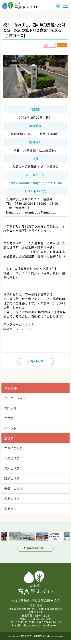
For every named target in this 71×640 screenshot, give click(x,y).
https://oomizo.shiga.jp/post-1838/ (35, 182)
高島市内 (10, 508)
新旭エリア (12, 478)
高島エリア (12, 498)
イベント (10, 428)
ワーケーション (15, 398)
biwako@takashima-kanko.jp (41, 625)
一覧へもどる (35, 361)
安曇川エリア (13, 488)
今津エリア (12, 458)
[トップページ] (20, 8)
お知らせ (10, 408)
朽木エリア (12, 468)
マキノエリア (13, 448)
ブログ (8, 418)
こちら (29, 324)
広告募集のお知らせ (35, 548)
